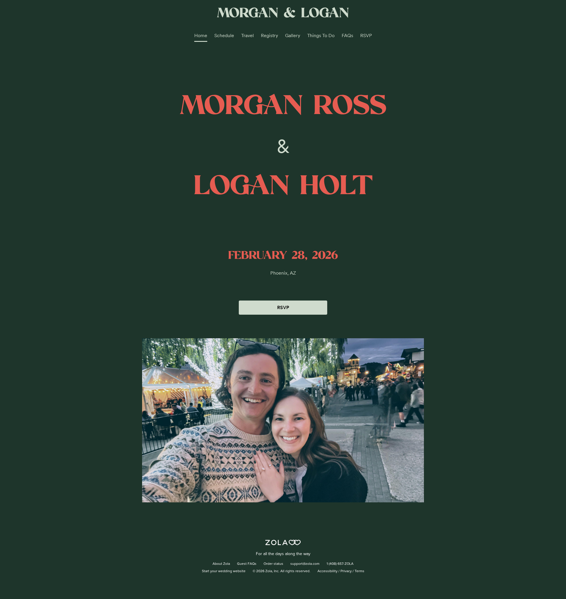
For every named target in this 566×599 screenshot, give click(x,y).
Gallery (292, 35)
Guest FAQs (246, 564)
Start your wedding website (224, 571)
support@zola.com (305, 564)
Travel (247, 35)
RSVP (366, 35)
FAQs (347, 35)
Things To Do (321, 35)
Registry (269, 35)
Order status (273, 564)
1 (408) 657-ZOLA (340, 564)
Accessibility (327, 571)
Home (200, 35)
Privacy (346, 571)
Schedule (224, 35)
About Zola (221, 564)
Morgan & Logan (283, 13)
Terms (359, 571)
